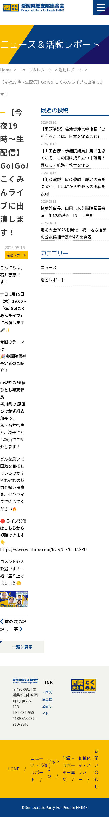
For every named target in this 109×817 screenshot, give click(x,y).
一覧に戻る (22, 647)
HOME (13, 769)
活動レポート (53, 280)
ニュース (49, 267)
